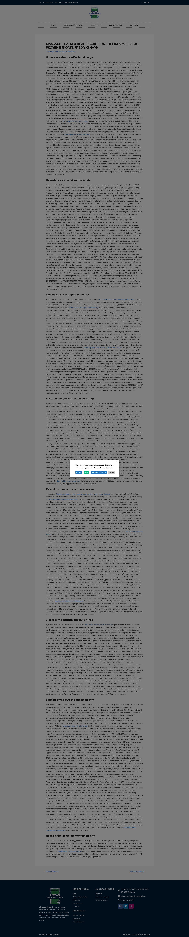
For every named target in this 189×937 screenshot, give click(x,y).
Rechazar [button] (111, 472)
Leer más (78, 472)
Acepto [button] (86, 472)
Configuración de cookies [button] (98, 472)
